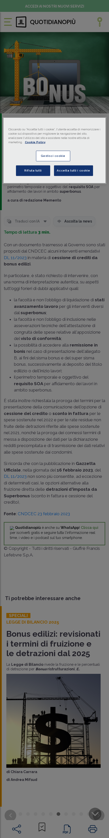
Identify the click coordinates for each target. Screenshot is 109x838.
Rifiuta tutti (33, 170)
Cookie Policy (35, 142)
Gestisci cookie (53, 156)
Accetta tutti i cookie (73, 170)
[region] (54, 150)
